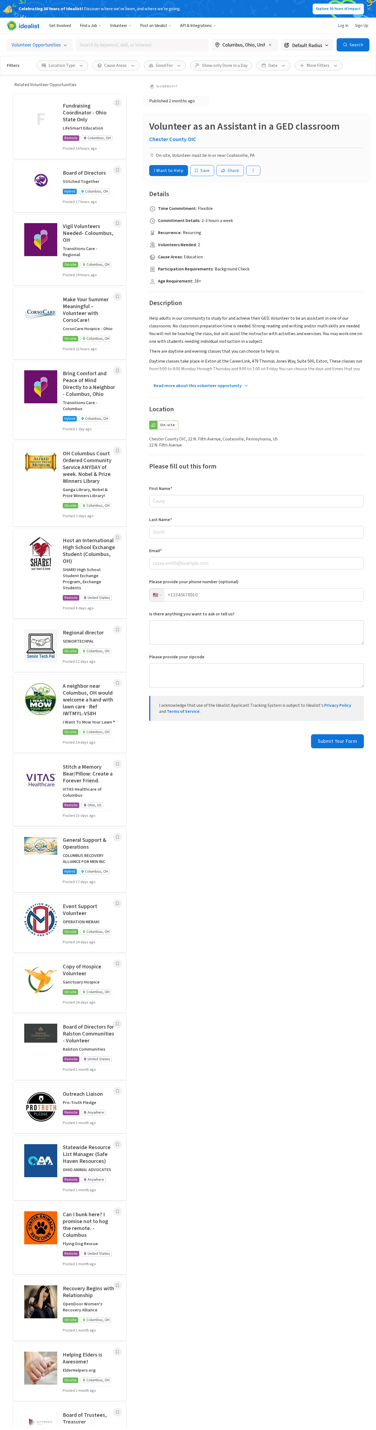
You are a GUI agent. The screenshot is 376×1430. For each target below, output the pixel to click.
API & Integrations (196, 26)
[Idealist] (23, 26)
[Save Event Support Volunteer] (117, 903)
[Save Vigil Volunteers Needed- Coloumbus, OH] (117, 223)
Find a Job (88, 26)
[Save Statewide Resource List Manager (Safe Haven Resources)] (117, 1144)
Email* (155, 551)
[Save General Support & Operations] (117, 837)
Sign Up (361, 26)
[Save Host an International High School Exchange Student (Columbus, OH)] (117, 537)
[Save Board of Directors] (117, 170)
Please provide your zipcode (177, 657)
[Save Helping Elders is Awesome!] (117, 1351)
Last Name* (160, 520)
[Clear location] (270, 45)
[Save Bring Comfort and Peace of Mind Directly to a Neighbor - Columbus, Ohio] (117, 370)
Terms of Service (183, 711)
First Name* (160, 489)
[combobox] (142, 45)
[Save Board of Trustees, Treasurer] (117, 1412)
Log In (343, 26)
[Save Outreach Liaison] (117, 1091)
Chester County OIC (172, 139)
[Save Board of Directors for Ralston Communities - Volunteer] (117, 1024)
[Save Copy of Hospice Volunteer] (117, 963)
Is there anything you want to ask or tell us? (192, 614)
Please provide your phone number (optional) (193, 582)
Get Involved (60, 26)
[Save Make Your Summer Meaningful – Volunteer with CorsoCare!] (117, 296)
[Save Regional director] (117, 629)
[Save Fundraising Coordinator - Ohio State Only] (117, 102)
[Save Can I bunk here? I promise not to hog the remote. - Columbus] (117, 1211)
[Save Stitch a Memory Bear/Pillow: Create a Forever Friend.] (117, 764)
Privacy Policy (337, 705)
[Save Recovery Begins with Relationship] (117, 1285)
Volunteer (118, 26)
